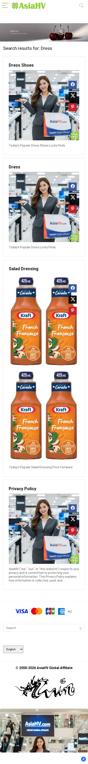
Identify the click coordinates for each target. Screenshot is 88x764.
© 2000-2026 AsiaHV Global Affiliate (44, 668)
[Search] (81, 5)
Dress (14, 166)
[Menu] (5, 5)
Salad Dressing (23, 268)
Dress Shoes (21, 65)
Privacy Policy (22, 488)
